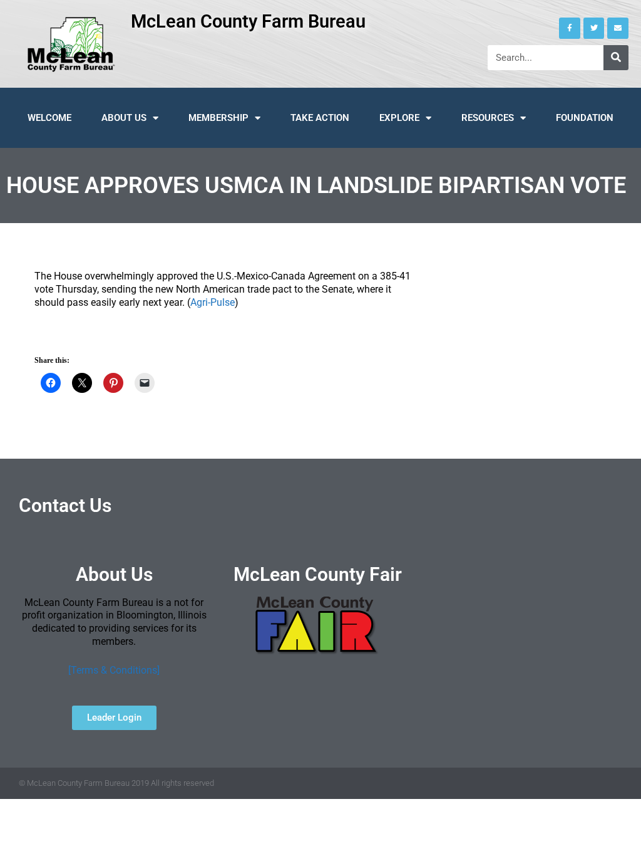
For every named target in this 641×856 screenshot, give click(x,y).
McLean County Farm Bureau (248, 21)
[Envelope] (617, 28)
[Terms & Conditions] (114, 670)
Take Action (319, 117)
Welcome (49, 117)
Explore (399, 117)
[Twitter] (594, 28)
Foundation (584, 117)
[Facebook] (569, 28)
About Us (123, 117)
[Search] (615, 57)
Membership (218, 117)
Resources (487, 117)
